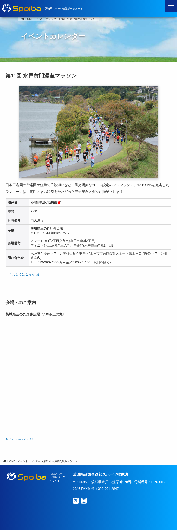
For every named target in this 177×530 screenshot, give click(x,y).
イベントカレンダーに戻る (21, 439)
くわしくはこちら (22, 274)
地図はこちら (60, 233)
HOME (29, 19)
